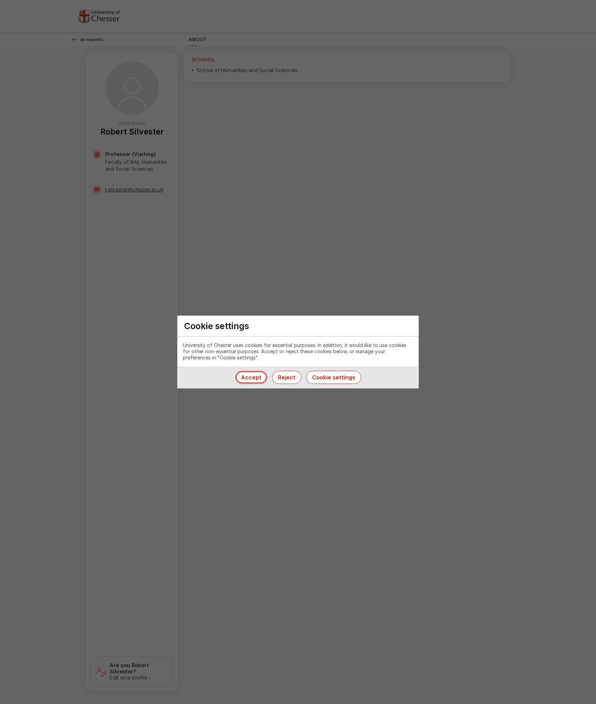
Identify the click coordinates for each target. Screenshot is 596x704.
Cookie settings (333, 377)
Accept (251, 377)
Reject (287, 377)
